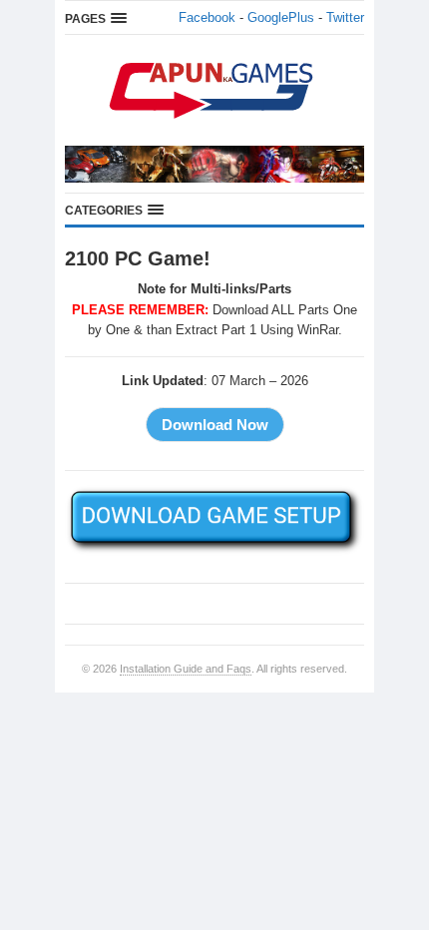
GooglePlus (280, 17)
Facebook (207, 17)
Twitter (345, 17)
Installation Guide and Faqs (185, 669)
